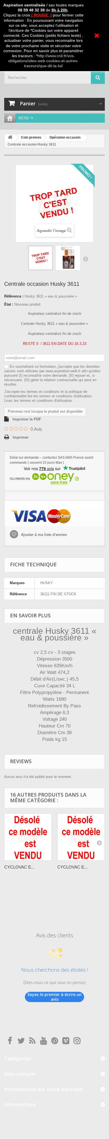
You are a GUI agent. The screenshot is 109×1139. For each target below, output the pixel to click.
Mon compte (19, 1073)
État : (8, 304)
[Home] (9, 118)
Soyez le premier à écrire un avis (54, 997)
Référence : (13, 296)
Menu (23, 118)
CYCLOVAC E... (19, 867)
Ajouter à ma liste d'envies (43, 535)
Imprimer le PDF (27, 419)
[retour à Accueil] (10, 137)
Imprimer (21, 437)
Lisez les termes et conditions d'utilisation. (38, 400)
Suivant (85, 259)
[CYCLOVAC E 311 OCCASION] (81, 837)
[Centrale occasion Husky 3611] (40, 258)
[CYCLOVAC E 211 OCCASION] (28, 837)
